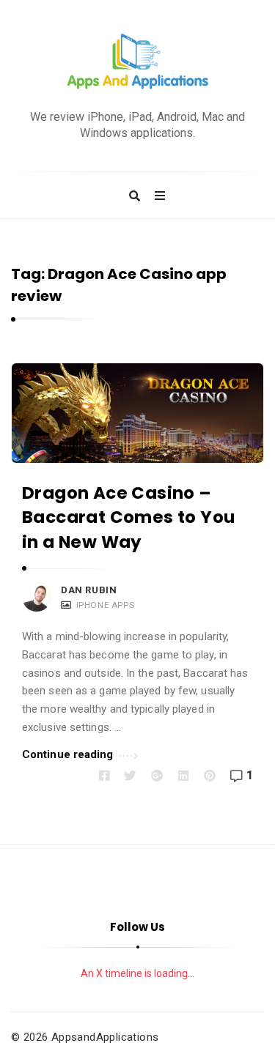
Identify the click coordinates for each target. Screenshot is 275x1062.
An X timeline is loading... (137, 973)
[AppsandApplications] (138, 62)
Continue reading (68, 754)
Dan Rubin (89, 589)
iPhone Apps (105, 605)
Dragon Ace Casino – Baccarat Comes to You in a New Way (128, 517)
